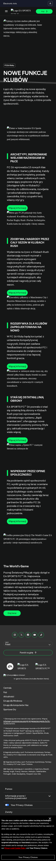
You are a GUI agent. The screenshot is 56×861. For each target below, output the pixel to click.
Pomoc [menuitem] (8, 788)
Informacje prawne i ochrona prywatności (16, 797)
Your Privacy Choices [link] (22, 805)
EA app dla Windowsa (12, 701)
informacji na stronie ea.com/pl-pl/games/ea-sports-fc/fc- (26, 721)
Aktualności (8, 696)
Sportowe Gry (9, 709)
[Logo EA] (10, 666)
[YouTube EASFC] (34, 635)
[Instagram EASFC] (15, 635)
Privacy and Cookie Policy (15, 848)
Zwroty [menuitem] (8, 811)
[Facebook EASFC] (28, 635)
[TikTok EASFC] (41, 635)
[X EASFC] (21, 635)
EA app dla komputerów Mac (16, 705)
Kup (5, 692)
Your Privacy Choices (28, 857)
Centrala (7, 688)
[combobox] (28, 643)
